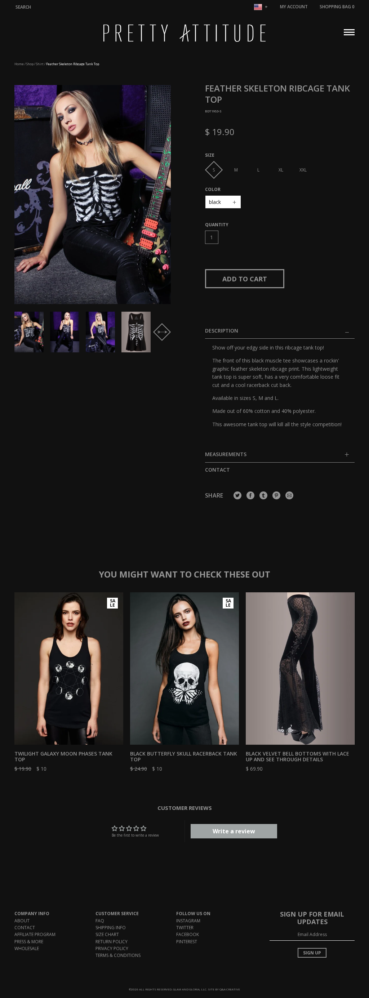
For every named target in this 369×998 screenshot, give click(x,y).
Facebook (187, 934)
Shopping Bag (337, 7)
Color (213, 189)
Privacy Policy (111, 948)
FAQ (99, 921)
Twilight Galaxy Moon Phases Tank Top (63, 756)
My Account (294, 7)
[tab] (280, 457)
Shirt (40, 64)
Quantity (216, 225)
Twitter (185, 928)
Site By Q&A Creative (224, 989)
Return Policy (111, 942)
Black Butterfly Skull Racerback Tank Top (183, 756)
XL (281, 170)
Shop (30, 64)
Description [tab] (221, 331)
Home (19, 64)
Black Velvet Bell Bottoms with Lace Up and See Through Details (297, 756)
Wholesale (26, 948)
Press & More (28, 942)
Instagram (188, 921)
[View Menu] (349, 31)
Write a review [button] (234, 831)
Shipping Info (110, 928)
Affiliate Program (34, 934)
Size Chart (107, 934)
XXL (303, 170)
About (22, 921)
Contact (217, 469)
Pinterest (186, 942)
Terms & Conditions (118, 955)
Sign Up (312, 953)
